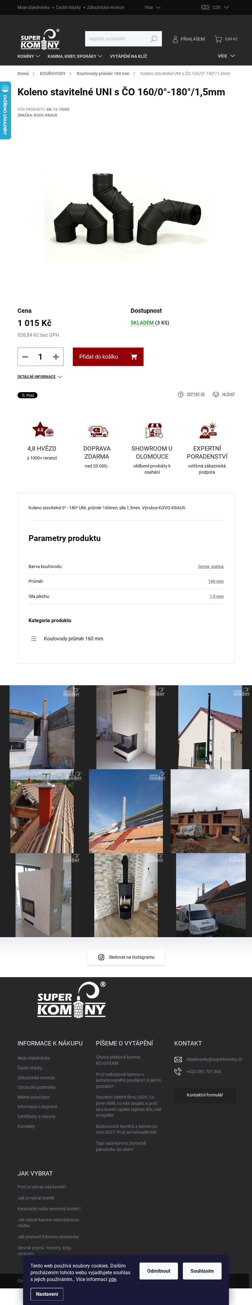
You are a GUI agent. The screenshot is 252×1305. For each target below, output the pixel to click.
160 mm (216, 581)
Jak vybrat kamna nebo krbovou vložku (48, 1222)
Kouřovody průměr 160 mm (73, 639)
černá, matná (211, 566)
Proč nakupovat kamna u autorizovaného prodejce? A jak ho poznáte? (128, 1080)
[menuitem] (29, 56)
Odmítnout (158, 1271)
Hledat (154, 38)
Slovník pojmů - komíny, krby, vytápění (44, 1250)
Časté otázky (68, 7)
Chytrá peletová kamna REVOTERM (118, 1060)
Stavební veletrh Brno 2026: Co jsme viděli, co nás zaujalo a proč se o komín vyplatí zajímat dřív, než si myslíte (128, 1106)
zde (112, 1279)
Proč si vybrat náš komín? (42, 1186)
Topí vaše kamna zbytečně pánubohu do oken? (121, 1146)
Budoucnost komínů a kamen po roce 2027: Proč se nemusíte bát (126, 1129)
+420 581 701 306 (204, 1071)
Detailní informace (37, 377)
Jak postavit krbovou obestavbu (48, 1236)
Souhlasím (202, 1271)
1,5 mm (217, 596)
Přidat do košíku (98, 356)
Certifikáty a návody (37, 1116)
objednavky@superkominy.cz (214, 1059)
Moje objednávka (34, 7)
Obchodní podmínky (37, 1087)
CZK (217, 7)
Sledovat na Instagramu (132, 957)
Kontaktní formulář (205, 1094)
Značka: (37, 115)
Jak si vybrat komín (36, 1198)
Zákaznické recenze (105, 7)
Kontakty (26, 1126)
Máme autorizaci (33, 1097)
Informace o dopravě (37, 1106)
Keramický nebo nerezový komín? (49, 1208)
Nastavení (47, 1294)
